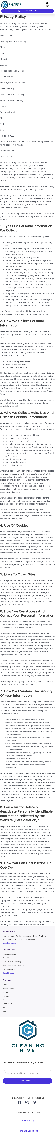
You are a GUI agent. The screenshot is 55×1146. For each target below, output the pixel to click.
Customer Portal (9, 1000)
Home (5, 985)
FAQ (4, 1007)
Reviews (6, 996)
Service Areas (9, 932)
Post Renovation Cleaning (13, 966)
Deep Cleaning (8, 958)
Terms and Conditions (27, 1131)
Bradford (42, 936)
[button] (46, 4)
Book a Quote (8, 989)
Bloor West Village (29, 936)
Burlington (7, 940)
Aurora (11, 936)
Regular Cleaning (9, 954)
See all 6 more (8, 973)
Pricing (5, 992)
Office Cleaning (9, 969)
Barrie (18, 936)
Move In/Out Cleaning (12, 962)
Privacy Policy (27, 1120)
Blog (4, 1011)
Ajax (4, 936)
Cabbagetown (19, 940)
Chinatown (30, 940)
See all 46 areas (9, 943)
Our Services (9, 950)
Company (7, 980)
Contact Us (7, 1004)
